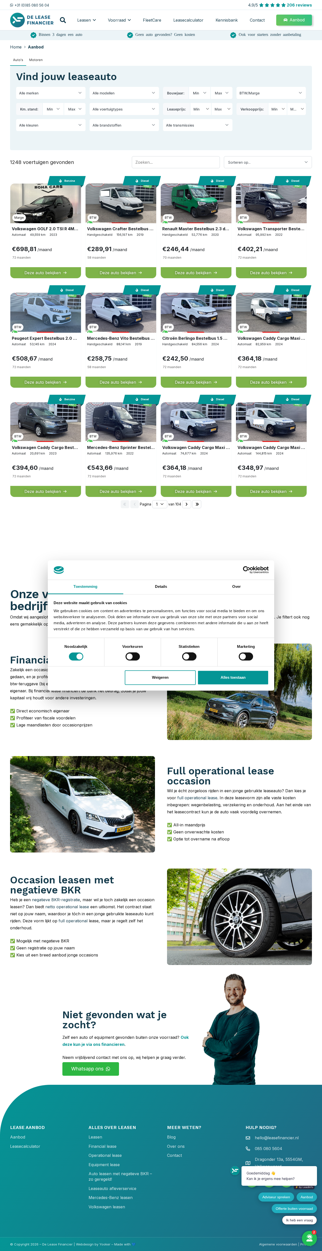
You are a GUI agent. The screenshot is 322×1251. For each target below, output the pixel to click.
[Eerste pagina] (125, 504)
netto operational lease (67, 906)
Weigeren (160, 677)
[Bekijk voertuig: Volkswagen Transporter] (271, 230)
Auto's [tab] (18, 60)
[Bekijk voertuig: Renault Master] (196, 230)
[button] (62, 20)
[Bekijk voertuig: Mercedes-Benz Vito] (121, 339)
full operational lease (197, 797)
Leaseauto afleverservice (112, 1188)
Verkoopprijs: (252, 109)
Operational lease (105, 1155)
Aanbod (17, 1137)
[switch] (133, 657)
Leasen (95, 1137)
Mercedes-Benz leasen (111, 1197)
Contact (174, 1155)
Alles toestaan (233, 677)
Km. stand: (29, 109)
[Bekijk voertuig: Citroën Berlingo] (196, 339)
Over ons (176, 1146)
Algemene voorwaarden (278, 1244)
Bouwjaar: (175, 93)
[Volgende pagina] (186, 504)
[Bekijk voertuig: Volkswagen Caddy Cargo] (45, 449)
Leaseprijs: (176, 109)
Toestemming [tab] (85, 586)
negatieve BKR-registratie (56, 899)
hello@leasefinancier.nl (277, 1137)
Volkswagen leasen (107, 1206)
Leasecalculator (25, 1146)
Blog (171, 1137)
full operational (73, 920)
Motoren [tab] (36, 60)
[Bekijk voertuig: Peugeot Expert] (45, 339)
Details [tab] (161, 586)
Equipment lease (104, 1164)
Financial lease (102, 1146)
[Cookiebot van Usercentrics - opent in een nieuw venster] (247, 570)
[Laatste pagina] (196, 504)
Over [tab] (236, 586)
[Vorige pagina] (134, 504)
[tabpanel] (161, 288)
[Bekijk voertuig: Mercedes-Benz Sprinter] (121, 449)
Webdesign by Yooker (93, 1244)
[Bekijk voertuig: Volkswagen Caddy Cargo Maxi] (271, 339)
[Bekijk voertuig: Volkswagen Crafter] (121, 230)
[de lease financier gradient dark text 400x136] (32, 20)
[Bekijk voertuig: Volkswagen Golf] (45, 230)
